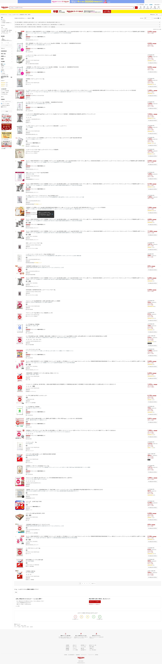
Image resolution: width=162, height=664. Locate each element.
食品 (15, 625)
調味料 (18, 625)
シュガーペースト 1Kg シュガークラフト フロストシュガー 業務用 (41, 55)
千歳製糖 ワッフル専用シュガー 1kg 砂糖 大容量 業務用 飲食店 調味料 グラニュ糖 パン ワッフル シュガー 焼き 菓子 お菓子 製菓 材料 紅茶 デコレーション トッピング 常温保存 (65, 207)
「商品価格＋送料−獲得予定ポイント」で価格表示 (22, 18)
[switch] (11, 77)
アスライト (29, 98)
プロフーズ (29, 84)
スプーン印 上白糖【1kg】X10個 (33, 501)
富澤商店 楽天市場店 (30, 204)
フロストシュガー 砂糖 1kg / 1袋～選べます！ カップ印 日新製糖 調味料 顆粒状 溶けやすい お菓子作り (49, 477)
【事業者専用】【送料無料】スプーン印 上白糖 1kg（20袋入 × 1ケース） (42, 373)
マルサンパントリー (30, 450)
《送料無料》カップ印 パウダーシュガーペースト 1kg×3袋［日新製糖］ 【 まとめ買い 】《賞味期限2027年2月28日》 (52, 67)
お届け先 (2, 65)
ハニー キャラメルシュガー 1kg (33, 349)
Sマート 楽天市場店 (30, 566)
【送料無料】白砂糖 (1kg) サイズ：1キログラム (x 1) (38, 266)
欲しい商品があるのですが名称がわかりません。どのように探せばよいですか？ (30, 601)
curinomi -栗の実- (30, 309)
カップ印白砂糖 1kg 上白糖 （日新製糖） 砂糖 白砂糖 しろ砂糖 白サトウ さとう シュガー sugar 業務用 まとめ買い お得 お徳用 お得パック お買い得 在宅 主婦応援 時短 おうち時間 (66, 336)
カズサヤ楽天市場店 (30, 344)
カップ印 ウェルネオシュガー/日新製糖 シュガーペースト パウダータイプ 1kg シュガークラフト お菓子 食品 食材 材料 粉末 (54, 137)
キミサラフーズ (29, 462)
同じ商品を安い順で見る (152, 86)
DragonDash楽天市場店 (31, 274)
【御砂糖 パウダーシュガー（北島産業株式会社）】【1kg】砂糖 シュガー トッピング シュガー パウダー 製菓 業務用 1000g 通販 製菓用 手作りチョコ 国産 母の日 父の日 (64, 489)
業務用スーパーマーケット (31, 391)
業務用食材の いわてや (31, 498)
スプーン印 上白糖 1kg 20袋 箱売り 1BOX (35, 513)
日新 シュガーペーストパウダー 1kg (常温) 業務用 (37, 172)
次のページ (93, 583)
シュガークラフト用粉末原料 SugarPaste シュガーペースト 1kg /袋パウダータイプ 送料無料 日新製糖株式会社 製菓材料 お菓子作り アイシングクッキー (61, 114)
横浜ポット (29, 122)
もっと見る (18, 606)
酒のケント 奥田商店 (30, 579)
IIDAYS (28, 486)
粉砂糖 (31, 626)
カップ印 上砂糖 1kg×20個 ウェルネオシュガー (36, 395)
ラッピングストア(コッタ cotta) (32, 248)
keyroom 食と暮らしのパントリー (32, 169)
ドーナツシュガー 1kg (31, 442)
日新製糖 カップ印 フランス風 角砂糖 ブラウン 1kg (37, 465)
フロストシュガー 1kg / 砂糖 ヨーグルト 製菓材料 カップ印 (39, 312)
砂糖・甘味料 (23, 625)
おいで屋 (28, 379)
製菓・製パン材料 (25, 626)
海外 (4, 64)
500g (16, 592)
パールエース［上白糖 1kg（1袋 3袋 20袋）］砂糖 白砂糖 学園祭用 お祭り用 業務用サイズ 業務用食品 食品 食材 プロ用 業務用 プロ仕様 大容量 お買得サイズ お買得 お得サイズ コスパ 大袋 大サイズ (71, 384)
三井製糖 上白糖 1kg (30, 571)
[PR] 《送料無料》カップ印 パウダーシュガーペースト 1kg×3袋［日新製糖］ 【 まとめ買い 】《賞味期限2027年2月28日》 (54, 43)
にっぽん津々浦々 (30, 51)
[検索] (136, 7)
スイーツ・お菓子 (17, 626)
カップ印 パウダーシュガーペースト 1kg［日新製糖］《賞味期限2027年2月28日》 (44, 102)
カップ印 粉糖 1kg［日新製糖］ (33, 324)
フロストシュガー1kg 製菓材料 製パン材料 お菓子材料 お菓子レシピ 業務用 (43, 301)
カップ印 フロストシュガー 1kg (33, 548)
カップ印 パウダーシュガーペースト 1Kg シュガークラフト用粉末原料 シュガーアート (46, 125)
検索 (7, 45)
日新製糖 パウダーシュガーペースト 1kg (35, 78)
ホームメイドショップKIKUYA (32, 153)
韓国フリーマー (29, 509)
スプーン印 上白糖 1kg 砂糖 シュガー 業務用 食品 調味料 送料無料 (41, 454)
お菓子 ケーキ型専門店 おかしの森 (33, 146)
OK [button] (52, 214)
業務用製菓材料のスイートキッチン (33, 179)
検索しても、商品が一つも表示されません (24, 604)
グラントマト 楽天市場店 (31, 402)
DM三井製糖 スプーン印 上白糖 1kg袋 (34, 559)
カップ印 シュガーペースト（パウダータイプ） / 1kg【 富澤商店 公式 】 (42, 195)
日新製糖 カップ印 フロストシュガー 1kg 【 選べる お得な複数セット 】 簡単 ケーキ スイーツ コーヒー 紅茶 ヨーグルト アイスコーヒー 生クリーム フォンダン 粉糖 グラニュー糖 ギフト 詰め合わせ (71, 430)
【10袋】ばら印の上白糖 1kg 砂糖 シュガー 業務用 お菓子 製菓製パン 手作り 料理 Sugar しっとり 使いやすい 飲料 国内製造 (54, 418)
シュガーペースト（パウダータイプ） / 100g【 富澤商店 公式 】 (40, 254)
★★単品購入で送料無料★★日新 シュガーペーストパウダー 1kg (40, 289)
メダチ (28, 520)
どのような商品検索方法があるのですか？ (24, 602)
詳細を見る (53, 26)
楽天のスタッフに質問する (95, 601)
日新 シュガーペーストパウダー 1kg (34, 243)
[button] (157, 4)
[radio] (1, 19)
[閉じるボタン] (159, 22)
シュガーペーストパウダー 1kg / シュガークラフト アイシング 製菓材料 (42, 149)
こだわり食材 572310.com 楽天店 (32, 63)
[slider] (1, 40)
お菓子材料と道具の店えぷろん (32, 134)
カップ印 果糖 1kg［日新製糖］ (33, 406)
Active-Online (29, 438)
